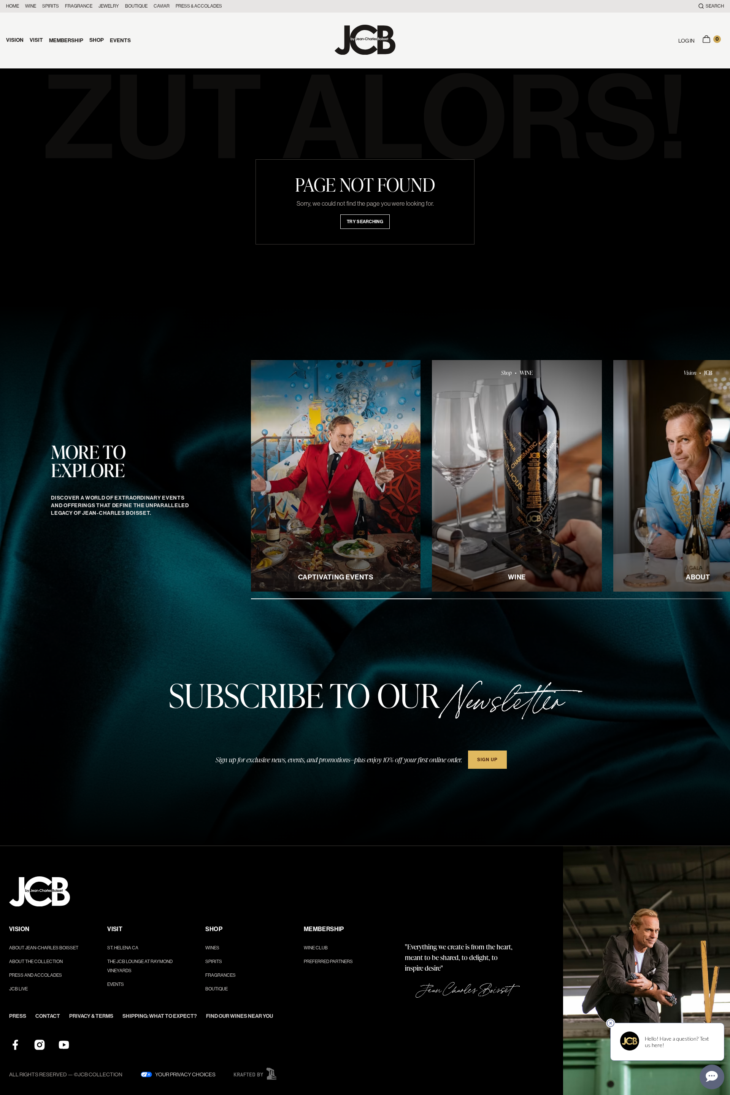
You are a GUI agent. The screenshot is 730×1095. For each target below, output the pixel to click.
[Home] (365, 40)
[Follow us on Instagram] (39, 1045)
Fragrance (78, 6)
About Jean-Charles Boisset (43, 948)
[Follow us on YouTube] (64, 1045)
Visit (36, 40)
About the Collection (36, 961)
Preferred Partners (328, 961)
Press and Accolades (35, 975)
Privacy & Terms (91, 1016)
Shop (96, 40)
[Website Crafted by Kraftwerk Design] (255, 1074)
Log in (686, 41)
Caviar (162, 6)
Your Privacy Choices (185, 1074)
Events (120, 40)
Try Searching (365, 221)
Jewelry (108, 6)
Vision (15, 40)
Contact (47, 1016)
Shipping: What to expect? (159, 1016)
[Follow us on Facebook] (15, 1045)
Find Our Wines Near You (239, 1016)
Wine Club (316, 948)
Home (12, 6)
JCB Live (18, 989)
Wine (30, 6)
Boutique (136, 6)
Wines (212, 948)
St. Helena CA (122, 948)
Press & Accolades (199, 6)
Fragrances (220, 975)
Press (17, 1016)
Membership (66, 40)
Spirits (50, 6)
